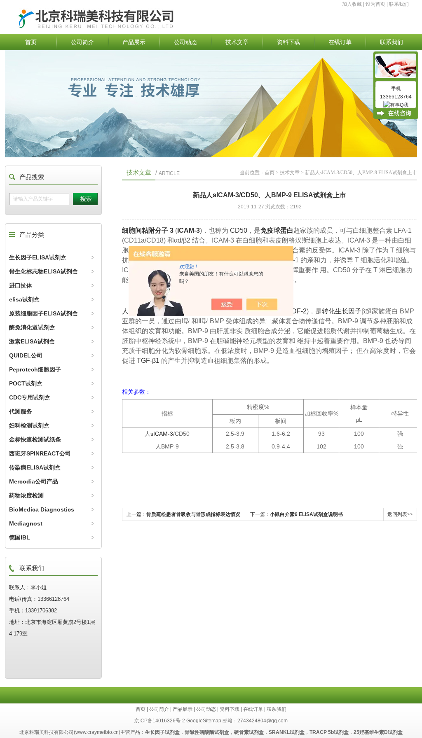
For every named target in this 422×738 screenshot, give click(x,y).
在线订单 (340, 42)
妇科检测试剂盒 (29, 425)
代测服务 (20, 411)
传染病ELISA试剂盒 (35, 467)
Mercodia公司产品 (33, 481)
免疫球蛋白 (276, 230)
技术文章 (237, 42)
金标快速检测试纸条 (35, 439)
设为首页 (375, 4)
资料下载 (288, 42)
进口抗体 (20, 285)
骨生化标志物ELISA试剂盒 (43, 271)
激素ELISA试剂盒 (32, 341)
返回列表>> (400, 514)
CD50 (238, 230)
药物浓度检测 (26, 495)
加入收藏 (352, 4)
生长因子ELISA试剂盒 (37, 257)
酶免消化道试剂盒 (32, 327)
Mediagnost (25, 523)
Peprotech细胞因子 (35, 369)
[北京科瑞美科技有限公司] (146, 28)
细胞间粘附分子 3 (147, 230)
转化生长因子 (341, 311)
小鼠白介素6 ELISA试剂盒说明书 (306, 514)
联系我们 (399, 4)
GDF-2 (297, 311)
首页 (31, 42)
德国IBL (19, 537)
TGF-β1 (147, 360)
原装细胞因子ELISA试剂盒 (43, 313)
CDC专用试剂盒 (29, 397)
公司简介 (82, 42)
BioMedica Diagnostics (41, 509)
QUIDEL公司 (25, 355)
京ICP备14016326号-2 (159, 721)
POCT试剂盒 (25, 383)
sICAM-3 (161, 433)
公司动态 (185, 42)
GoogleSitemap (203, 721)
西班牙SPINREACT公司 (40, 453)
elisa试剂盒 (24, 299)
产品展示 (133, 42)
